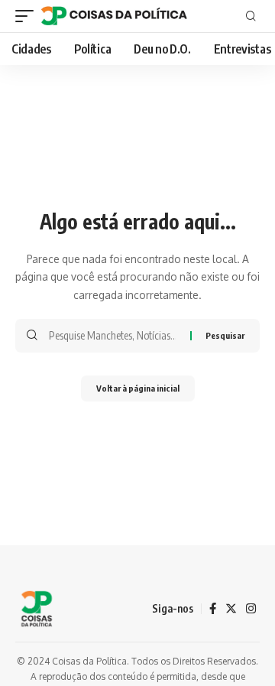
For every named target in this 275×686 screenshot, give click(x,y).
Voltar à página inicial (138, 388)
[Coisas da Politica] (114, 16)
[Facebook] (212, 609)
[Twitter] (231, 609)
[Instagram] (251, 609)
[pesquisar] (251, 16)
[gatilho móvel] (28, 16)
